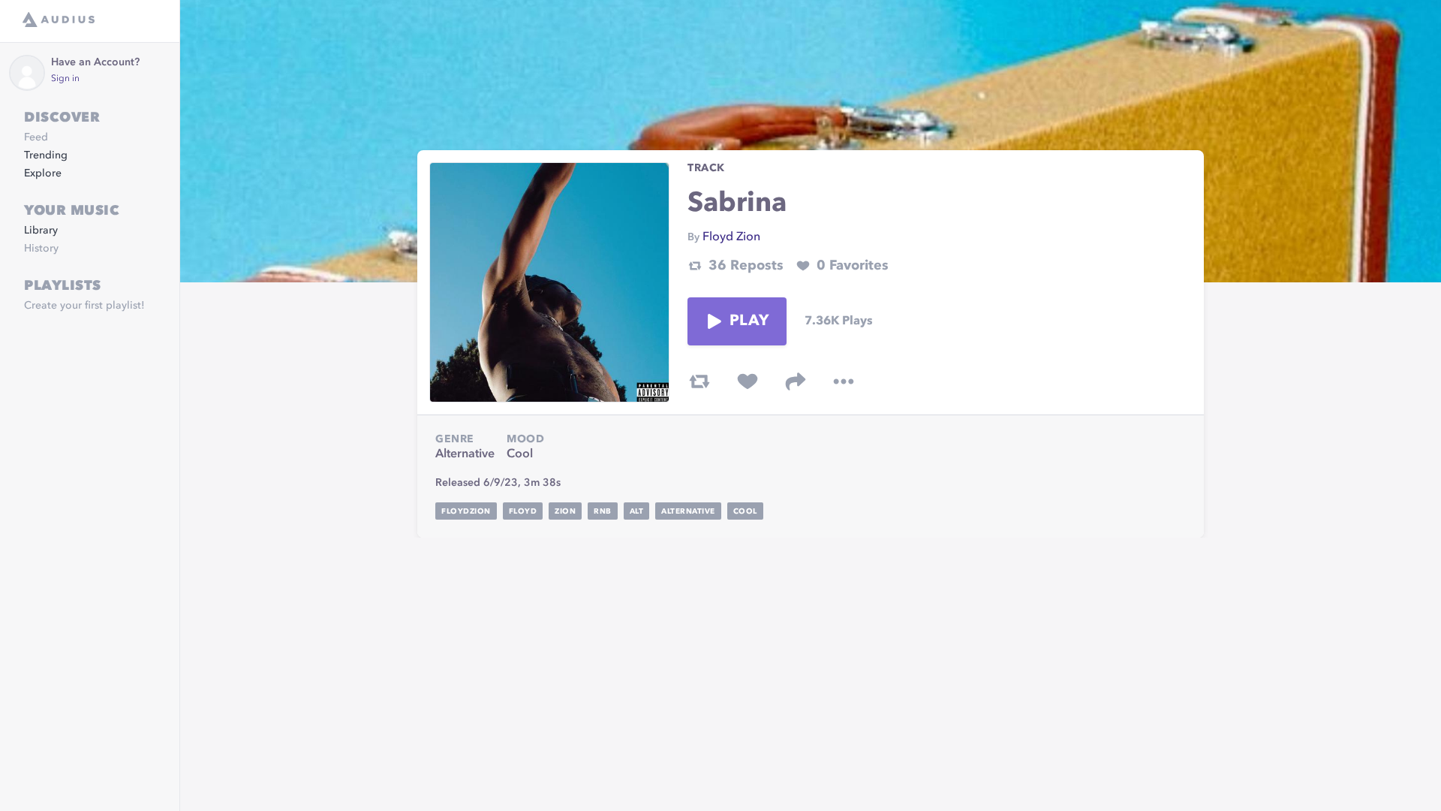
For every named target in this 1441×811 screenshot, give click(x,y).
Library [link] (41, 230)
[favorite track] (748, 381)
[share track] (796, 381)
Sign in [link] (65, 78)
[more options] (844, 381)
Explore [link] (43, 173)
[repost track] (699, 381)
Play (749, 321)
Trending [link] (46, 155)
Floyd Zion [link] (731, 237)
